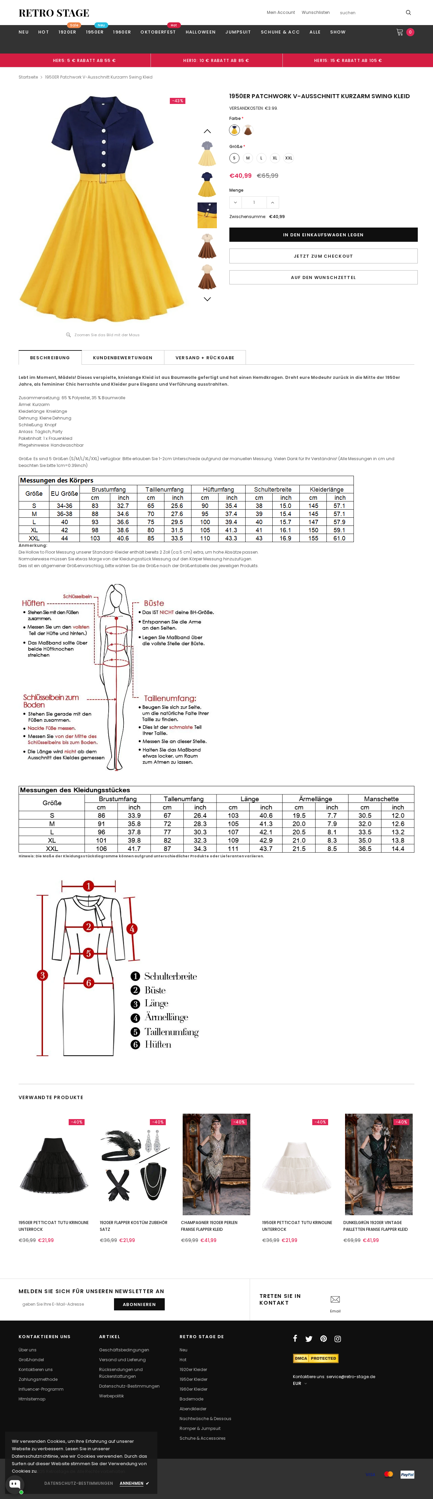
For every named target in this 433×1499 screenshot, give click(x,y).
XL (275, 158)
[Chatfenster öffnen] (14, 1484)
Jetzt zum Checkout (323, 256)
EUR (297, 1383)
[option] (85, 60)
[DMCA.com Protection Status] (316, 1358)
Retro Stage (54, 12)
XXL (288, 158)
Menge (236, 190)
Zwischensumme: (247, 216)
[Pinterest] (323, 1339)
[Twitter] (309, 1339)
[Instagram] (338, 1339)
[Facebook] (295, 1339)
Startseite (28, 77)
